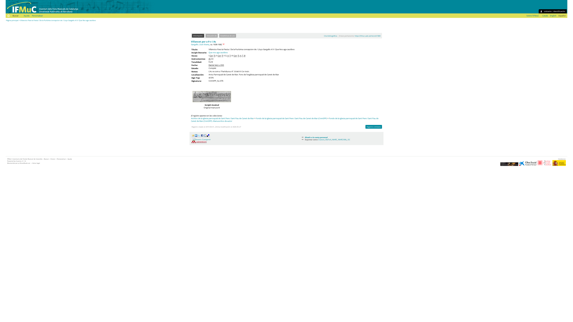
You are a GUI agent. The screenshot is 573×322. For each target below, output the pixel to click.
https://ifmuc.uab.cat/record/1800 (368, 36)
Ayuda (26, 15)
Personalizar (37, 15)
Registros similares (374, 127)
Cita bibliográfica (330, 36)
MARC (334, 139)
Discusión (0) (212, 36)
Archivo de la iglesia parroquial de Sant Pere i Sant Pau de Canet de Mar (222, 118)
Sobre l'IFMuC (532, 15)
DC (349, 139)
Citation (321, 139)
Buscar (16, 15)
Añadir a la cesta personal (316, 137)
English (553, 15)
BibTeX (328, 139)
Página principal (12, 20)
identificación (559, 11)
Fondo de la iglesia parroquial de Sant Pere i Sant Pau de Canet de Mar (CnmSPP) (291, 118)
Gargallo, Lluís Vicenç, (200, 44)
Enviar (53, 159)
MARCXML (342, 139)
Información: (198, 36)
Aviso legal (36, 163)
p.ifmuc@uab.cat (24, 163)
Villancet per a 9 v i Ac (203, 41)
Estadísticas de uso (227, 36)
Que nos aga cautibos (218, 52)
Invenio (18, 161)
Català (545, 15)
